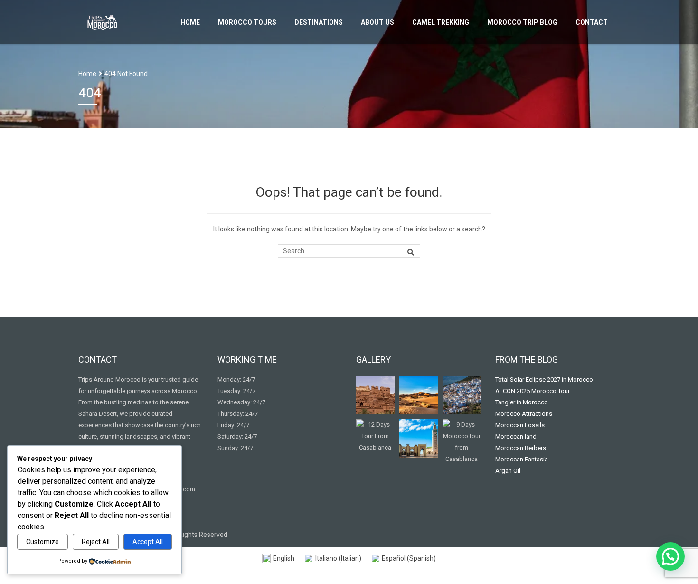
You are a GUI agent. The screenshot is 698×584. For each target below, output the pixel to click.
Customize (42, 542)
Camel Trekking (440, 22)
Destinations (318, 22)
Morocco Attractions (523, 413)
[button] (670, 556)
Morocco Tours (247, 22)
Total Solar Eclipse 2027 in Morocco (544, 379)
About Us (377, 22)
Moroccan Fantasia (521, 459)
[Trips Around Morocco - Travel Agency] (102, 21)
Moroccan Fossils (520, 425)
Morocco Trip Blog (522, 22)
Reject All (96, 542)
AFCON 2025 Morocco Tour (532, 390)
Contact (591, 22)
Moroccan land (516, 436)
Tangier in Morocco (521, 402)
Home (190, 22)
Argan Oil (507, 470)
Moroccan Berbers (520, 447)
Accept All (147, 542)
